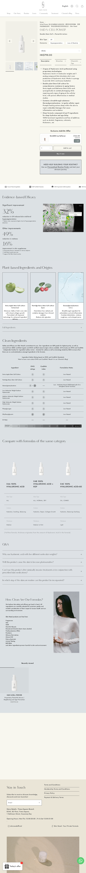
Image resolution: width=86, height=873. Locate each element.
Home (42, 22)
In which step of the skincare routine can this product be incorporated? (33, 580)
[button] (8, 13)
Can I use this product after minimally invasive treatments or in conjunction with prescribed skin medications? (37, 571)
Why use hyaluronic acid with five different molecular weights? (29, 554)
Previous (10, 41)
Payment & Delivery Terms (54, 797)
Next (33, 41)
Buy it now (60, 154)
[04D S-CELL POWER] (14, 680)
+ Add (77, 141)
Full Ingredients (8, 327)
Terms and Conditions (52, 785)
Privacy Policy (49, 793)
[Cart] (82, 6)
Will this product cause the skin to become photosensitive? (28, 562)
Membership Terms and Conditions (57, 789)
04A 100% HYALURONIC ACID (15, 485)
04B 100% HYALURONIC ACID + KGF (43, 484)
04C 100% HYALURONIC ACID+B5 (71, 485)
